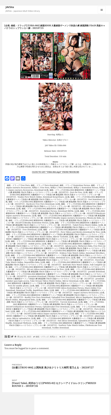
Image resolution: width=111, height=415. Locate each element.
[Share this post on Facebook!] (9, 336)
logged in (23, 348)
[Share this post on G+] (5, 336)
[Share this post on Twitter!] (12, 336)
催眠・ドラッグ (42, 336)
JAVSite (10, 7)
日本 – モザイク (68, 336)
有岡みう (53, 336)
